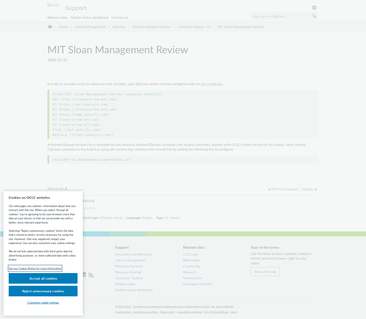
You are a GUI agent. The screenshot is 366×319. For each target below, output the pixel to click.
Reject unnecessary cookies (43, 291)
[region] (43, 253)
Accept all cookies (43, 278)
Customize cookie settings (43, 303)
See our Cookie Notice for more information (35, 268)
